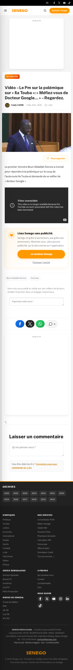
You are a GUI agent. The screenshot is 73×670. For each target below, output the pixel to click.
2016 (34, 499)
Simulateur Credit (45, 552)
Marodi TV (7, 579)
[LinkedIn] (67, 599)
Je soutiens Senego (41, 254)
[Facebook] (54, 3)
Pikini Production (10, 591)
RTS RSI (6, 618)
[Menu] (5, 10)
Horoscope (42, 544)
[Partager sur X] (30, 324)
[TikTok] (69, 3)
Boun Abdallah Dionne (16, 278)
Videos (5, 560)
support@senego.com (47, 639)
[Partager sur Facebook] (19, 324)
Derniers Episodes (11, 575)
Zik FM (5, 610)
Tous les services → (46, 556)
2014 (52, 499)
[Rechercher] (45, 10)
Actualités (12, 76)
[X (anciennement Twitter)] (59, 3)
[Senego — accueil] (20, 10)
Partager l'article (41, 262)
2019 (6, 499)
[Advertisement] (36, 44)
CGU (39, 587)
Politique (7, 519)
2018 (15, 499)
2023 (34, 493)
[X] (47, 599)
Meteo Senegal (44, 523)
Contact (41, 579)
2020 (61, 493)
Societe (6, 523)
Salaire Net (42, 527)
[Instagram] (60, 599)
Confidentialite (44, 583)
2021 (52, 493)
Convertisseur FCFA (46, 519)
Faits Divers (8, 556)
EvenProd (7, 583)
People (6, 540)
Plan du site (19, 642)
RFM (4, 606)
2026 (6, 493)
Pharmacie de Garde (46, 536)
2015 (43, 499)
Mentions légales (32, 642)
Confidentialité (52, 642)
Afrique (6, 564)
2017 (25, 499)
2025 (15, 493)
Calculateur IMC (44, 540)
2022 (43, 493)
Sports (5, 544)
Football (6, 548)
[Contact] (47, 2)
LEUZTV (6, 587)
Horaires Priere (44, 531)
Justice (6, 527)
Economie (7, 531)
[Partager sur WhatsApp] (40, 324)
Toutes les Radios (10, 602)
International (8, 536)
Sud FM (6, 614)
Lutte (5, 552)
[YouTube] (64, 3)
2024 (25, 493)
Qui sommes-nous (45, 575)
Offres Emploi (43, 548)
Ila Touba (35, 278)
